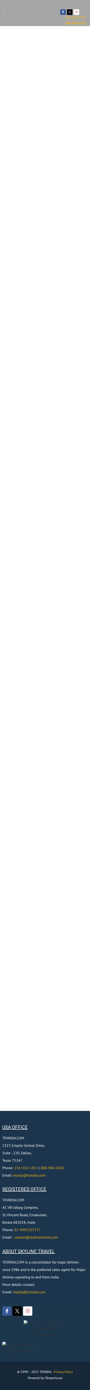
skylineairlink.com (44, 1237)
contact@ (22, 1237)
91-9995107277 (27, 1229)
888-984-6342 (52, 1167)
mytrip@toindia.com (29, 1175)
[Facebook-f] (63, 12)
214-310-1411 (26, 1167)
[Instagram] (76, 12)
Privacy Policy (63, 1372)
